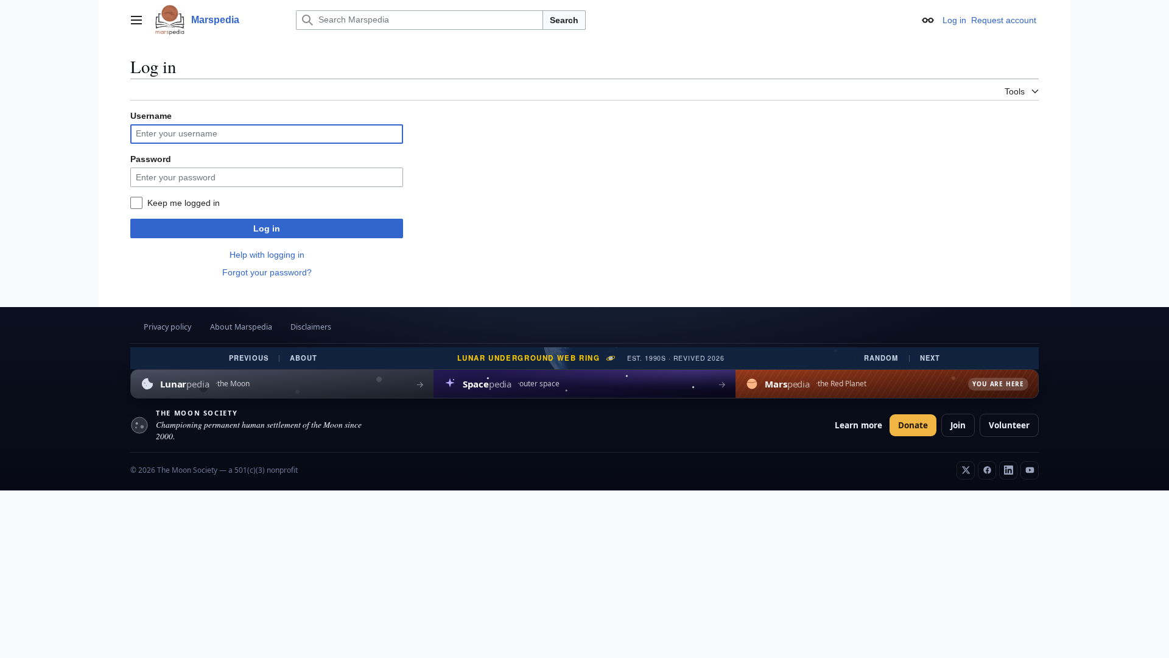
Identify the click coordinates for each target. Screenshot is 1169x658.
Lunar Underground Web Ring (528, 358)
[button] (136, 20)
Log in (266, 228)
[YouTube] (1029, 470)
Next (930, 358)
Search (564, 20)
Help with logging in (267, 255)
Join (958, 425)
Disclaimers (310, 327)
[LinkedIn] (1008, 470)
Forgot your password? (267, 272)
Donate (913, 425)
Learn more (858, 425)
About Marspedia (241, 327)
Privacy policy (167, 327)
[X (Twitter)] (966, 470)
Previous (249, 358)
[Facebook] (987, 470)
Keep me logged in (183, 203)
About (304, 358)
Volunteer (1009, 425)
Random (881, 358)
